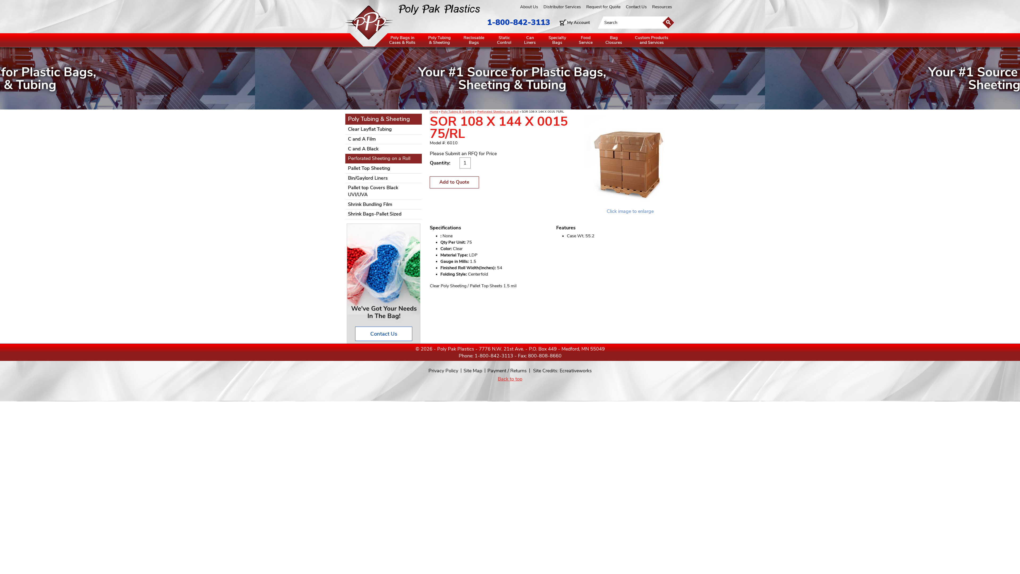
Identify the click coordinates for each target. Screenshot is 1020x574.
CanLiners (530, 40)
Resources (662, 7)
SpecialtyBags (557, 40)
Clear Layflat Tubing (370, 129)
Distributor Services (562, 7)
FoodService (586, 40)
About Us (529, 7)
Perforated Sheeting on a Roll (498, 111)
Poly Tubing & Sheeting (457, 111)
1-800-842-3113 (518, 22)
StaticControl (504, 40)
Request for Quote (603, 7)
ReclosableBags (474, 40)
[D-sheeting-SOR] (630, 161)
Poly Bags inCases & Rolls (402, 40)
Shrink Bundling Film (370, 204)
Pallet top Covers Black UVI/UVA (373, 191)
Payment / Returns (507, 371)
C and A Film (362, 139)
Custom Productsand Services (651, 40)
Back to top (510, 379)
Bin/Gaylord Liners (368, 178)
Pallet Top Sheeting (369, 168)
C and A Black (363, 149)
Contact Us (636, 7)
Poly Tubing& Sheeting (439, 40)
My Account (578, 23)
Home (434, 111)
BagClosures (613, 40)
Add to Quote (454, 182)
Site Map (473, 371)
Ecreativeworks (576, 371)
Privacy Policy (443, 371)
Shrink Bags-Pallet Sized (375, 214)
